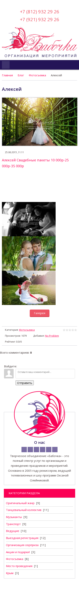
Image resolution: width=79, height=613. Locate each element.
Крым (9, 573)
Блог (21, 75)
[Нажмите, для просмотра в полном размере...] (29, 204)
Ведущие (12, 531)
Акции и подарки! (18, 552)
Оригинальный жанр (20, 503)
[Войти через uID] (23, 3)
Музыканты (14, 517)
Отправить (24, 383)
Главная (7, 75)
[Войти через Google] (49, 3)
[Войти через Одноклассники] (56, 3)
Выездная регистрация (22, 538)
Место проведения (19, 566)
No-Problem (52, 335)
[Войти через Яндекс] (43, 3)
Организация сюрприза (22, 545)
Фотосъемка (37, 75)
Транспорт (13, 524)
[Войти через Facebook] (36, 3)
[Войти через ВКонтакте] (30, 3)
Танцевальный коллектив (23, 510)
